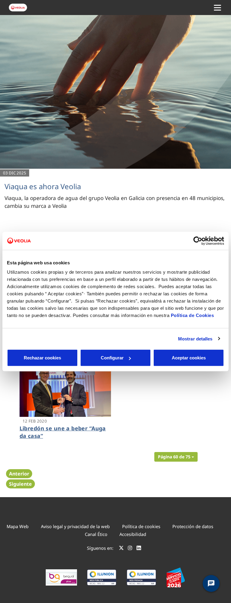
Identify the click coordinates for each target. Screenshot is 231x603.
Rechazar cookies (42, 357)
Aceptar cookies (189, 357)
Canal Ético (96, 534)
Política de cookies (141, 526)
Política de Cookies (192, 315)
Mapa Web (18, 526)
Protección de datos (192, 526)
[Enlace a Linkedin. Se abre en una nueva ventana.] (139, 549)
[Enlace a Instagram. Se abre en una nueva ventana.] (130, 549)
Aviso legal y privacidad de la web (75, 526)
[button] (176, 457)
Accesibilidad (132, 534)
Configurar (112, 357)
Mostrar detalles (195, 338)
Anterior (19, 473)
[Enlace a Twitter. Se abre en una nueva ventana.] (121, 549)
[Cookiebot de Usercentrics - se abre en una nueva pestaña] (197, 240)
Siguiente (20, 484)
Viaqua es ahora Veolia (43, 186)
